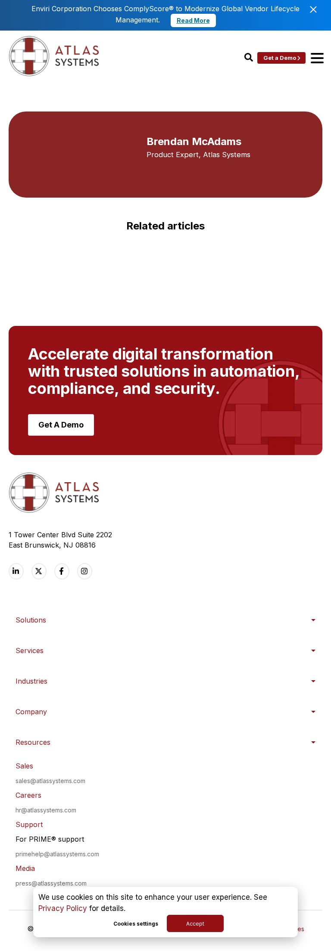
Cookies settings (135, 923)
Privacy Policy (62, 908)
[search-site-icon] (248, 58)
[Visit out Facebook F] (61, 571)
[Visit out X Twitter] (39, 571)
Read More (193, 20)
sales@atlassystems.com (50, 780)
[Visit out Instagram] (84, 571)
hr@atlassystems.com (46, 810)
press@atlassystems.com (51, 883)
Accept (195, 923)
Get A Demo (61, 424)
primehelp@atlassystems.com (57, 854)
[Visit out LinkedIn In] (16, 571)
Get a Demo (279, 57)
